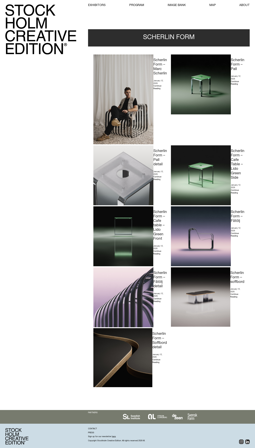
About (244, 5)
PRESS (91, 433)
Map (212, 5)
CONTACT (92, 429)
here (114, 437)
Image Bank (177, 5)
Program (136, 5)
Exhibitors (97, 5)
